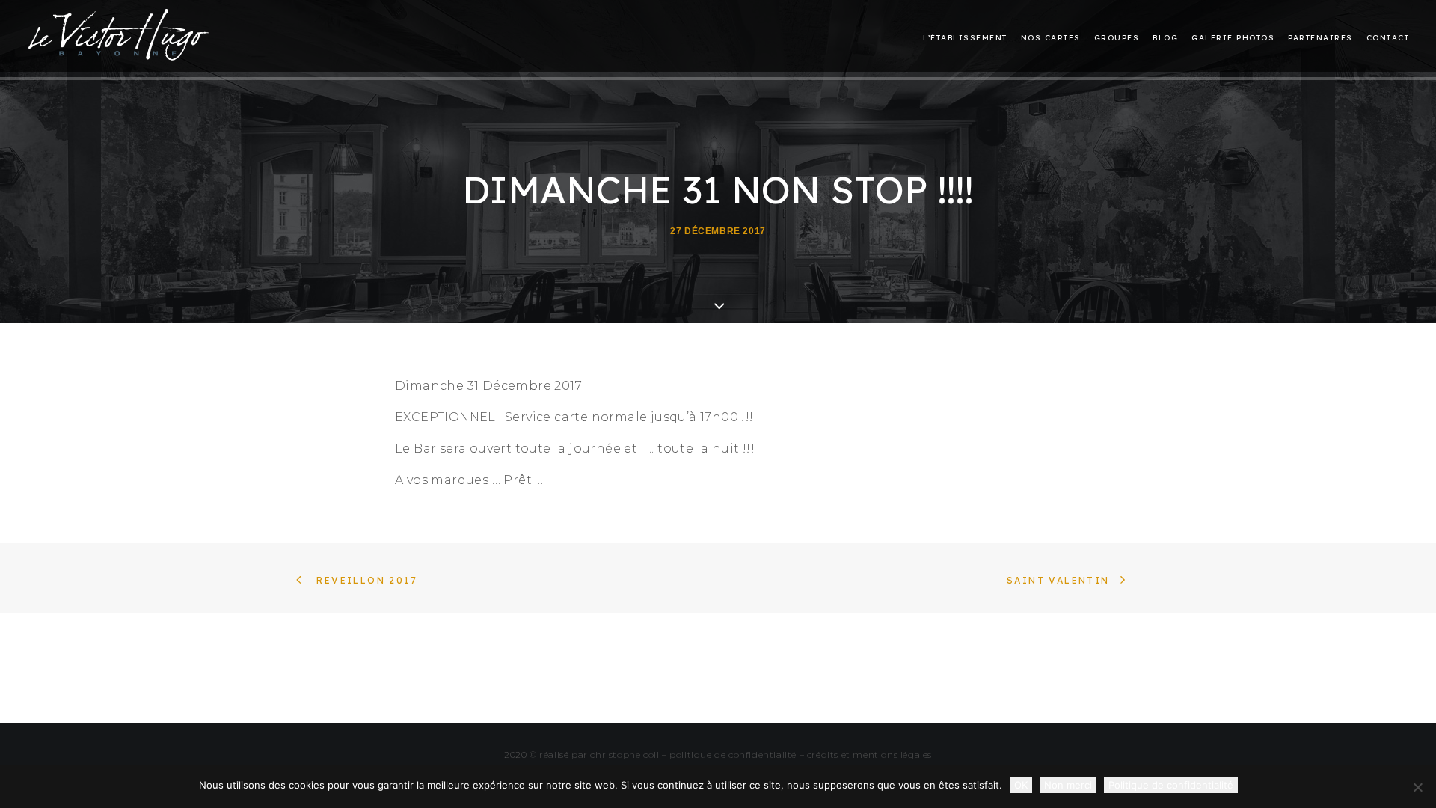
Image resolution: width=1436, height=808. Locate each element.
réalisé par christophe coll (599, 754)
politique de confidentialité (733, 754)
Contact (1388, 38)
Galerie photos (1232, 38)
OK (1021, 785)
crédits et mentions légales (869, 754)
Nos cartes (1051, 38)
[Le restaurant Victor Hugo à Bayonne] (118, 34)
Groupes (1117, 38)
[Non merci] (1417, 787)
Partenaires (1320, 38)
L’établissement (965, 38)
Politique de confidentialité (1170, 785)
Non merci (1068, 785)
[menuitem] (968, 38)
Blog (1165, 38)
